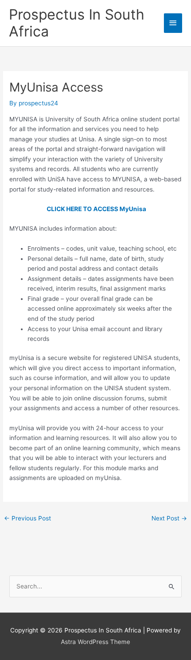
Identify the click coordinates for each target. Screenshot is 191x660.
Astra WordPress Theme (95, 641)
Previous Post (27, 518)
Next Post (169, 518)
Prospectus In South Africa (76, 23)
